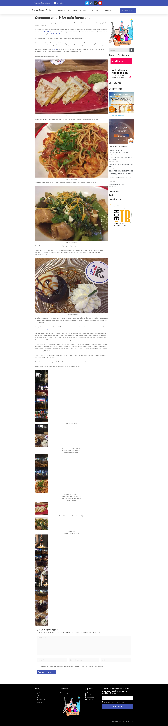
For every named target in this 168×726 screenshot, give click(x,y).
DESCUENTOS (95, 10)
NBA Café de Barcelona (50, 32)
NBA (67, 23)
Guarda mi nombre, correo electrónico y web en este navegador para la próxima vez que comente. (71, 666)
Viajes (74, 10)
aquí (47, 329)
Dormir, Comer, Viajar (41, 10)
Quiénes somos (63, 10)
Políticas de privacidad (67, 693)
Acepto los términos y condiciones (113, 702)
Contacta (107, 10)
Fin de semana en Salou (116, 187)
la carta (54, 49)
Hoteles (83, 10)
